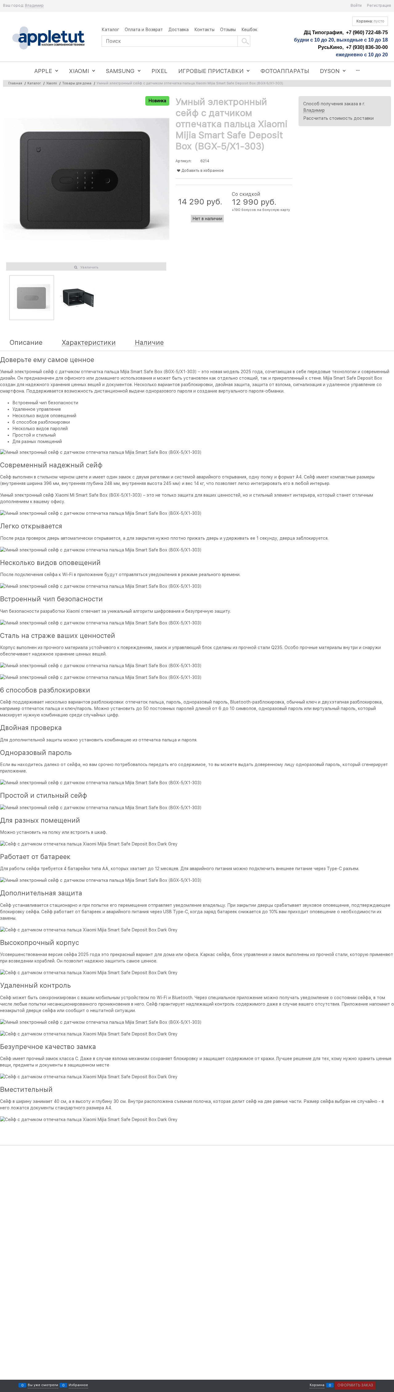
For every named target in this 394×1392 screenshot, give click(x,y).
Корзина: (370, 21)
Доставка (178, 29)
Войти (356, 5)
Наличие (149, 342)
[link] (34, 5)
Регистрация (379, 5)
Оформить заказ (355, 1385)
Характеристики (89, 342)
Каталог (110, 29)
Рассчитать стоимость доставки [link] (338, 118)
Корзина (317, 1385)
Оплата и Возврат (144, 29)
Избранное (78, 1385)
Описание (26, 342)
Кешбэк (249, 29)
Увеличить (89, 267)
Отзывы (228, 29)
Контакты (204, 29)
